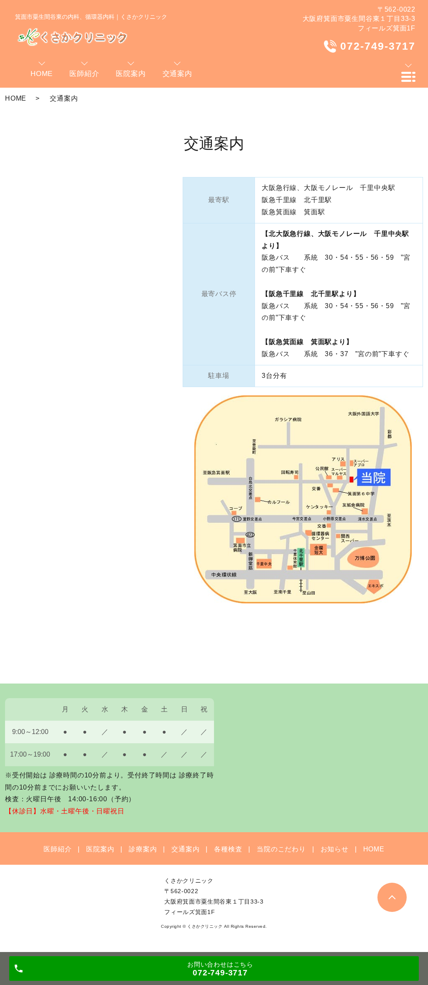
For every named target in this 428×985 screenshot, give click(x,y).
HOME (15, 98)
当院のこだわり (281, 849)
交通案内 (185, 849)
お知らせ (335, 849)
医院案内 (100, 849)
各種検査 (228, 849)
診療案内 (143, 849)
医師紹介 (57, 849)
